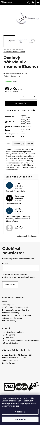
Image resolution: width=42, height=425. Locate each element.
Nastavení (20, 412)
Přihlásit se (10, 285)
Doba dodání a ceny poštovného (15, 310)
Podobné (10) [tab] (18, 143)
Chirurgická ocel (25, 130)
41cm (28, 120)
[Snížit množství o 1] (23, 96)
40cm (23, 120)
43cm (28, 122)
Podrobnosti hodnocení (14, 52)
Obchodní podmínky (10, 313)
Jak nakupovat (8, 304)
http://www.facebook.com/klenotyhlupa (22, 340)
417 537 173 (10, 335)
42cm (23, 122)
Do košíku (22, 103)
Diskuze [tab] (30, 143)
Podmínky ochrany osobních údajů (16, 315)
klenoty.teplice (12, 343)
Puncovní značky (9, 321)
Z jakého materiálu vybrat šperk (15, 307)
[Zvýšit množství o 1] (34, 96)
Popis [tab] (8, 143)
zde (17, 406)
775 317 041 (10, 337)
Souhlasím (20, 419)
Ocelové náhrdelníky (25, 116)
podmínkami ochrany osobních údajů (18, 277)
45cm (28, 124)
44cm (23, 124)
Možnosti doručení (12, 76)
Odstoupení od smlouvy (12, 318)
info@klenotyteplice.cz (15, 332)
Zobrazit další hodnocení (27, 236)
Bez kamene (26, 126)
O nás (4, 302)
